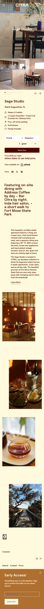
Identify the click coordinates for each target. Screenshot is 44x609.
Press (21, 565)
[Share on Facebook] (12, 172)
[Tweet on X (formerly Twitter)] (17, 172)
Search (5, 565)
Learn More (16, 282)
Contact (13, 565)
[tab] (5, 92)
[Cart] (40, 5)
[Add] (35, 143)
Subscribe (11, 602)
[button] (22, 74)
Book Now (22, 150)
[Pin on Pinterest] (22, 172)
